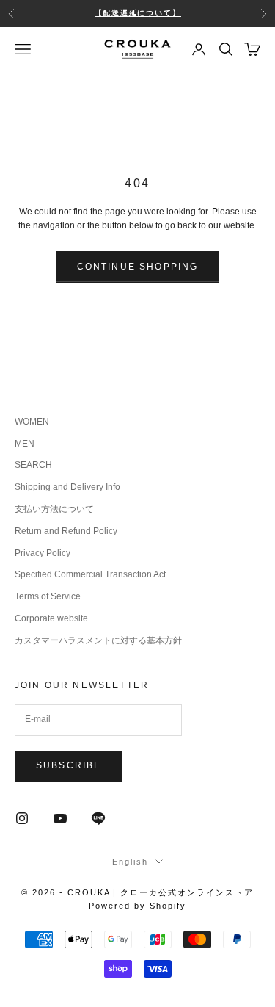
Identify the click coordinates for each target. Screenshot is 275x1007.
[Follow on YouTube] (60, 818)
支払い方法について (54, 509)
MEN (24, 443)
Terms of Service (48, 596)
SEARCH (33, 465)
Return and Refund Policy (66, 531)
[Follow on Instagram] (22, 818)
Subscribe (68, 765)
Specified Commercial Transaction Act (90, 574)
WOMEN (32, 421)
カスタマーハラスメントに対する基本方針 (98, 640)
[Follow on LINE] (98, 818)
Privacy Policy (42, 553)
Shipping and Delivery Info (67, 487)
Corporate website (51, 618)
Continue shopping (138, 266)
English (130, 861)
